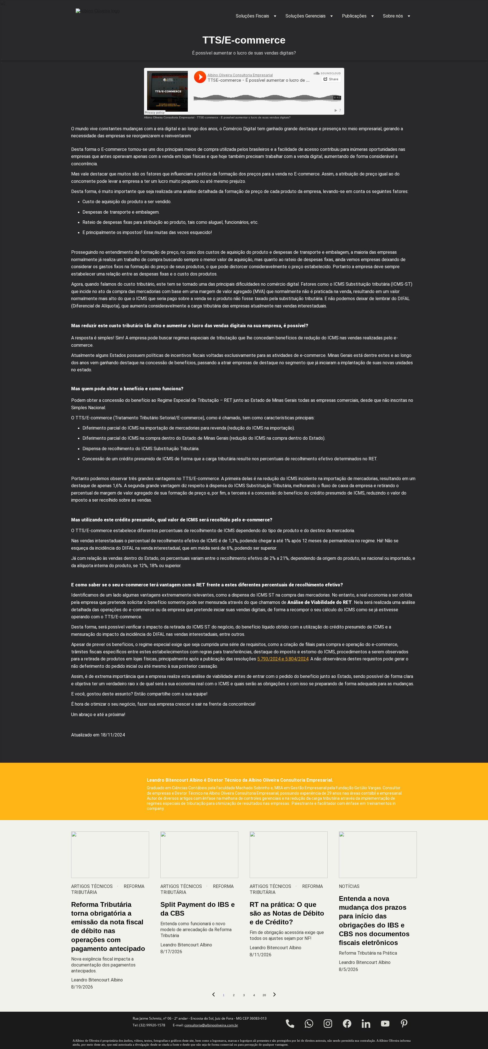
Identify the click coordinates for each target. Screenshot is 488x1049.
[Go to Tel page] (290, 1023)
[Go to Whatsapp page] (309, 1023)
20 (264, 995)
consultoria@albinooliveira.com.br (211, 1025)
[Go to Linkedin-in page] (366, 1023)
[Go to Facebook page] (347, 1023)
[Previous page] (213, 995)
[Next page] (274, 995)
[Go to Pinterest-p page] (404, 1023)
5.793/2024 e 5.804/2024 (282, 659)
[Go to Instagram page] (328, 1023)
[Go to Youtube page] (385, 1023)
